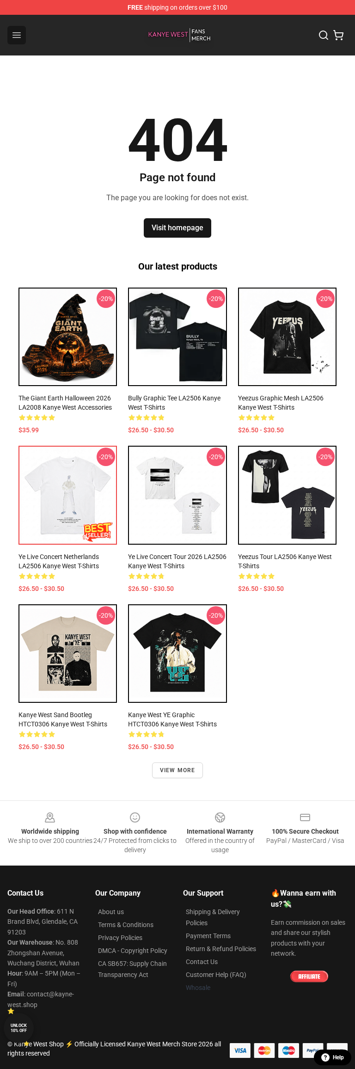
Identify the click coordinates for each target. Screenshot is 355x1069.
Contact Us (202, 961)
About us (111, 911)
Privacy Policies (120, 937)
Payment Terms (208, 936)
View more (178, 770)
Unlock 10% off (19, 1028)
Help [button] (338, 1057)
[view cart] (338, 35)
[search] (323, 35)
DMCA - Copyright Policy (132, 950)
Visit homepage (177, 227)
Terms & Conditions (125, 924)
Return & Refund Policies (221, 948)
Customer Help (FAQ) (216, 974)
